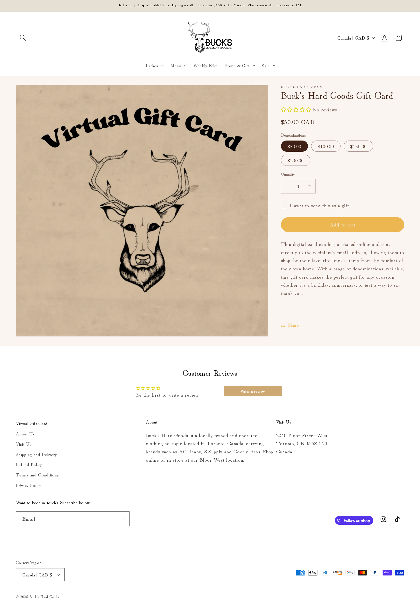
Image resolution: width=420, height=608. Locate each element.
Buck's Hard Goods (44, 596)
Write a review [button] (252, 391)
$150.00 (358, 146)
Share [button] (293, 325)
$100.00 (326, 146)
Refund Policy (29, 464)
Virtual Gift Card (32, 423)
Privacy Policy (28, 485)
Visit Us (24, 444)
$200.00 (296, 160)
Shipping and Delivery (36, 454)
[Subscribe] (122, 519)
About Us (25, 433)
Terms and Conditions (37, 474)
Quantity (288, 173)
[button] (23, 38)
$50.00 (294, 146)
